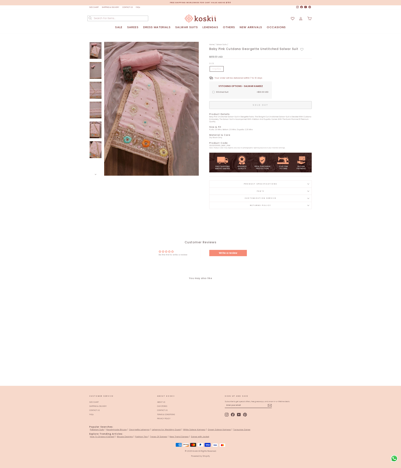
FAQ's (260, 191)
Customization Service (260, 198)
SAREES (132, 27)
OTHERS (229, 27)
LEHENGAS (210, 27)
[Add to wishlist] (301, 49)
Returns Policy (260, 205)
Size (211, 63)
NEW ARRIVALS (251, 27)
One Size (216, 68)
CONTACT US (127, 7)
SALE (118, 27)
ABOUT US (161, 402)
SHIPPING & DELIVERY (110, 7)
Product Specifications (260, 184)
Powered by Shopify (200, 456)
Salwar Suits (221, 44)
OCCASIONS (276, 27)
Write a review (228, 253)
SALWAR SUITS (186, 27)
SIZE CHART (94, 7)
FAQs (138, 7)
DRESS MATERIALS (157, 27)
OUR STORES (162, 406)
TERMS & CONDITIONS (166, 414)
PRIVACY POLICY (163, 418)
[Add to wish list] (293, 18)
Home (211, 44)
